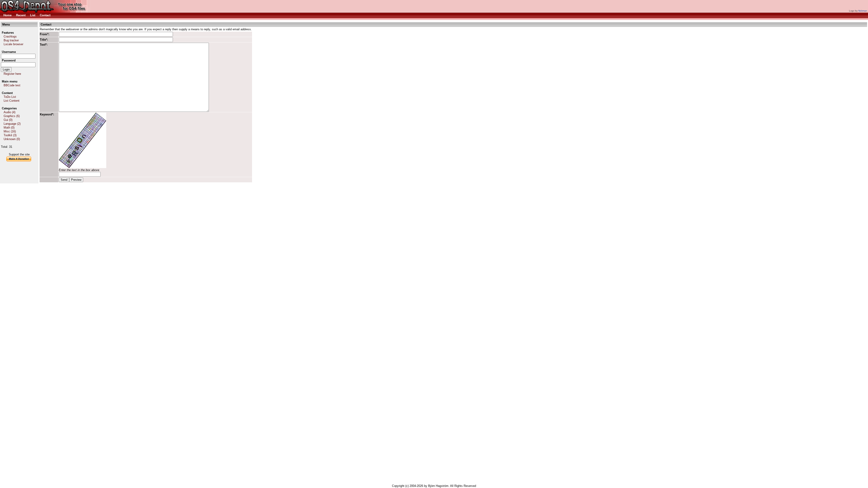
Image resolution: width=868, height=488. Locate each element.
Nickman (862, 10)
